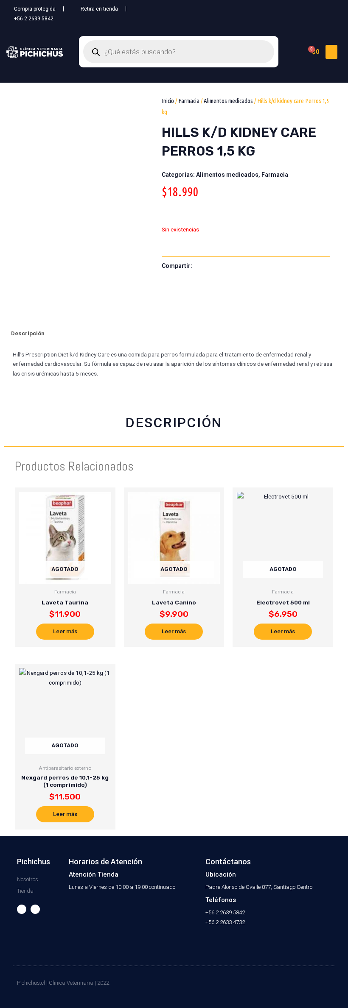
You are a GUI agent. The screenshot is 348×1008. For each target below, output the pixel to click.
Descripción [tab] (28, 333)
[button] (331, 52)
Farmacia (188, 100)
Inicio (168, 100)
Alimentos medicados (228, 100)
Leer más (65, 631)
